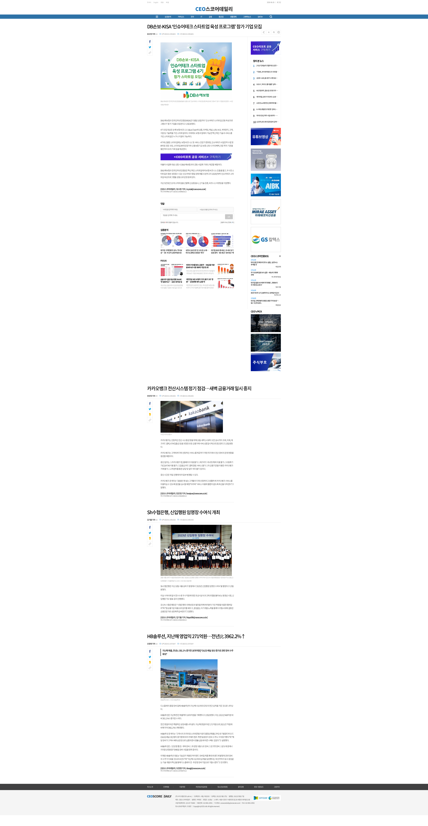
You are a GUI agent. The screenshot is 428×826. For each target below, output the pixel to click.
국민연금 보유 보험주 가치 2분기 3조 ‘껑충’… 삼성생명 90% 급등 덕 (199, 280)
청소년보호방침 (222, 787)
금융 (210, 16)
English (156, 2)
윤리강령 (241, 787)
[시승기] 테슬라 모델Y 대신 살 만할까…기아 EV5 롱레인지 (267, 65)
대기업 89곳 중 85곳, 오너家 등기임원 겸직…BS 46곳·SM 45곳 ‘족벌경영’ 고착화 (222, 252)
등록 (229, 217)
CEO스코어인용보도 (260, 256)
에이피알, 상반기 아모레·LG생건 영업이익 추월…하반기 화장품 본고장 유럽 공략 (267, 97)
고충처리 (277, 787)
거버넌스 (181, 16)
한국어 (149, 2)
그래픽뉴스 (247, 16)
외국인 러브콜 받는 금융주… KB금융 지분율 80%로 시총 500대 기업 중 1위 (200, 266)
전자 (192, 16)
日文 (162, 2)
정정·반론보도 (258, 787)
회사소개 (150, 787)
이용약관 (182, 787)
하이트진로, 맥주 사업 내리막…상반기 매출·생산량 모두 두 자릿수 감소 (267, 115)
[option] (266, 160)
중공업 (221, 16)
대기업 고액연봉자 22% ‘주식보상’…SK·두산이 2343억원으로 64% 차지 (171, 252)
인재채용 (166, 787)
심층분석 (168, 16)
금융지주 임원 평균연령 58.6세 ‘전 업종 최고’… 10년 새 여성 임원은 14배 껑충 (171, 282)
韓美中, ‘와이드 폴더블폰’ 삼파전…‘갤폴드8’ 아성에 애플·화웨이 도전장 (267, 84)
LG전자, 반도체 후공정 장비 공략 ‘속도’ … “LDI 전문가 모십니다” (267, 122)
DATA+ (260, 16)
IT (201, 16)
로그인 (279, 2)
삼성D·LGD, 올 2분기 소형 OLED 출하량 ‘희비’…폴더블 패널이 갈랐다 (267, 78)
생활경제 (233, 16)
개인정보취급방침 (201, 787)
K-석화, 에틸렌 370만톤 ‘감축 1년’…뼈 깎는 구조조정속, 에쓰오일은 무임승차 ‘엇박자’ (267, 109)
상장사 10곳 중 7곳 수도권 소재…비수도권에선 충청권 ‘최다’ (197, 251)
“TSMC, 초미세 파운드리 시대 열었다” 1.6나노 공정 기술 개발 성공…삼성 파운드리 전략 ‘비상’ (267, 72)
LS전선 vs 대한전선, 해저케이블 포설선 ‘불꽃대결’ (267, 103)
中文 (167, 2)
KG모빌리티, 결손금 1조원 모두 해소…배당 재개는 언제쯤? (267, 90)
